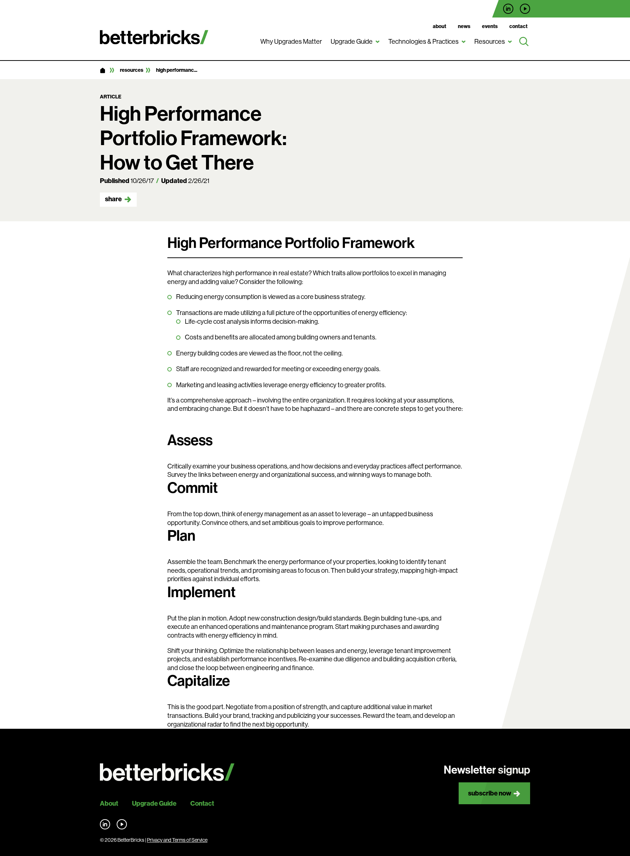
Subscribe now (489, 793)
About (439, 26)
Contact (518, 26)
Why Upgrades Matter (291, 41)
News (464, 26)
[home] (102, 71)
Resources (489, 41)
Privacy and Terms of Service (177, 840)
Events (490, 26)
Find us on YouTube (525, 9)
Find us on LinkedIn (508, 9)
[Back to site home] (167, 772)
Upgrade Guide (352, 41)
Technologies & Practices (423, 41)
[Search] (524, 42)
